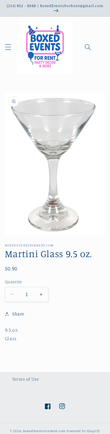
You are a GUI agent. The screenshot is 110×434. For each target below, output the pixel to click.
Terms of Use (25, 379)
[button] (8, 47)
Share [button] (18, 313)
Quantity (13, 281)
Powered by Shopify (83, 431)
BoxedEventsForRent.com (44, 431)
